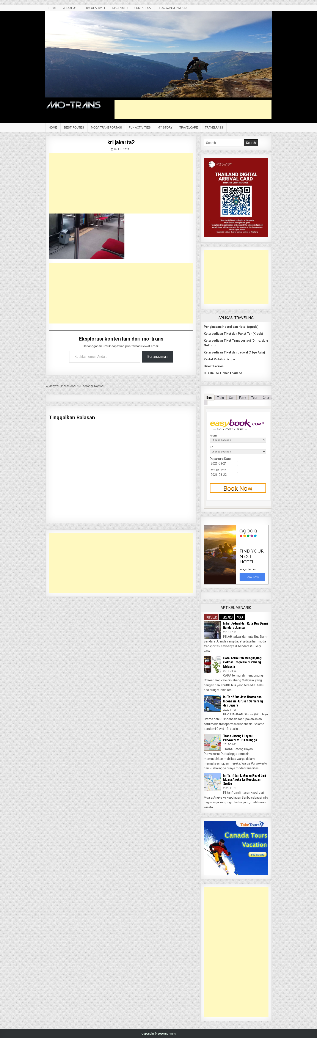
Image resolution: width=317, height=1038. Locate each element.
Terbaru (226, 617)
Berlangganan (157, 357)
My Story (165, 127)
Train (220, 397)
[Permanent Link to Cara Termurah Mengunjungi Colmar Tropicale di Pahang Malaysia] (212, 664)
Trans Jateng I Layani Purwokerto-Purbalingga (240, 738)
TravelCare (188, 127)
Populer (211, 617)
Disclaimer (120, 8)
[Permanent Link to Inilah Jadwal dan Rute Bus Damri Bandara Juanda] (212, 630)
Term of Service (94, 8)
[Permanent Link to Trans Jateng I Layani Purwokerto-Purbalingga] (212, 742)
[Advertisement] (193, 109)
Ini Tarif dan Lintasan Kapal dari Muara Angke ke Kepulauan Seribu (244, 779)
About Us (70, 8)
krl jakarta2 (121, 142)
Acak (240, 617)
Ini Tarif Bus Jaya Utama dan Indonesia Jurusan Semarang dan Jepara (243, 701)
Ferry (242, 397)
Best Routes (74, 127)
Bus (209, 397)
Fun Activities (140, 127)
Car (231, 397)
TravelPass (214, 127)
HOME (52, 8)
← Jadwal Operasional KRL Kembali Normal (75, 386)
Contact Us (142, 8)
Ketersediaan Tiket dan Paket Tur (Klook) (233, 333)
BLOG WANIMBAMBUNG (173, 8)
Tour (254, 397)
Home (53, 127)
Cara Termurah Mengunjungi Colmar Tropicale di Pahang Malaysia (242, 662)
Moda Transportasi (106, 127)
